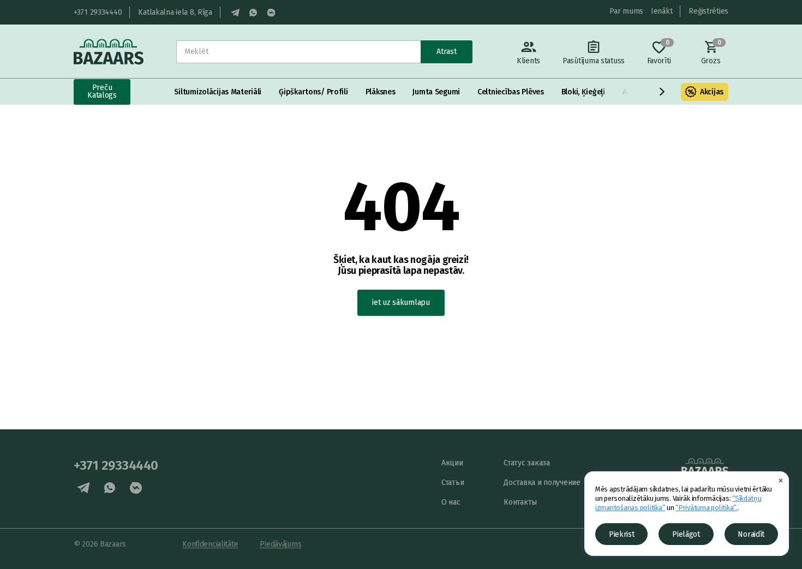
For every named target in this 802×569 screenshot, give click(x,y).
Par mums (626, 11)
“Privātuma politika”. (706, 508)
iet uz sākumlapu (401, 302)
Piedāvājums (280, 544)
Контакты (520, 502)
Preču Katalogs (102, 91)
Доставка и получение (542, 482)
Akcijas (711, 92)
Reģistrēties (708, 11)
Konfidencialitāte (210, 544)
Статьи (452, 482)
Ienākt (661, 11)
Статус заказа (526, 463)
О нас (450, 502)
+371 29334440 (98, 12)
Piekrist (622, 534)
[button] (662, 92)
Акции (452, 463)
